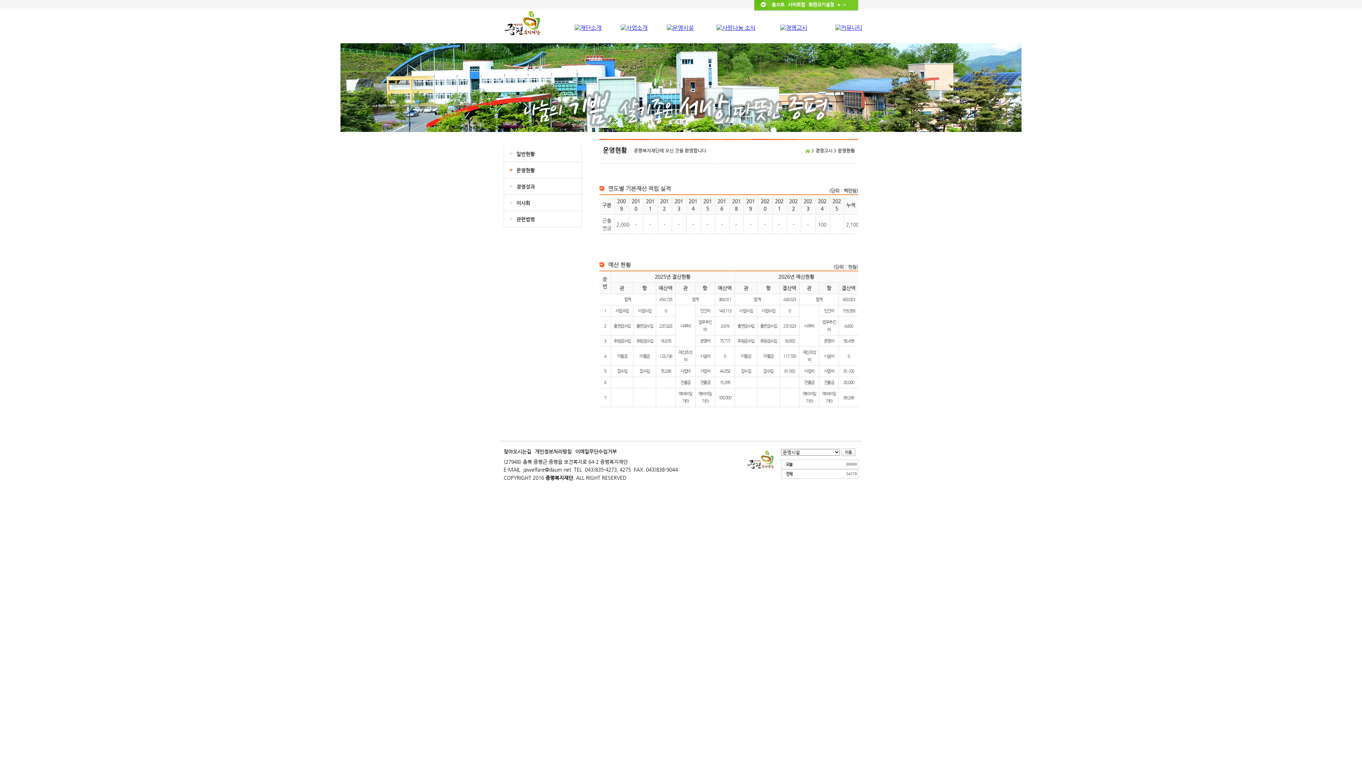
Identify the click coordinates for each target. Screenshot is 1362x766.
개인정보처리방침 (553, 451)
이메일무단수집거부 (596, 451)
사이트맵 (796, 4)
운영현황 (525, 170)
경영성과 (525, 186)
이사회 (523, 203)
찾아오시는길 (517, 451)
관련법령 (525, 219)
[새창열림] (761, 459)
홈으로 (778, 4)
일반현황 (525, 154)
